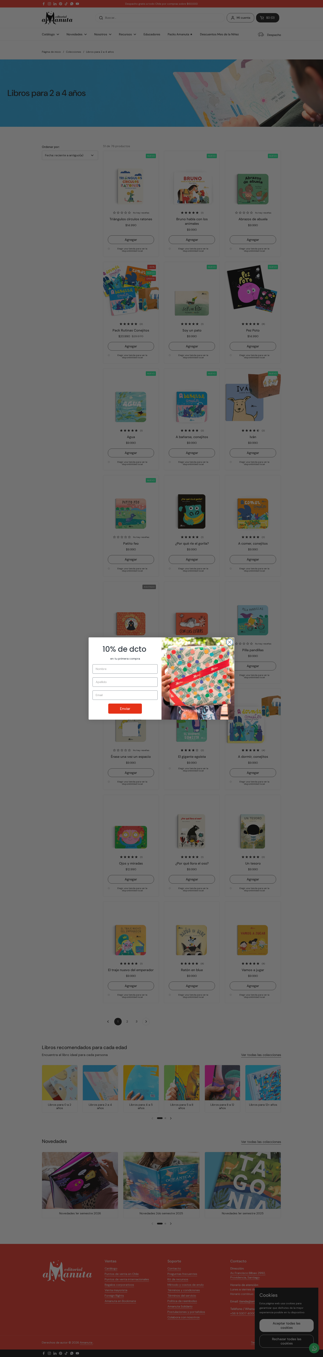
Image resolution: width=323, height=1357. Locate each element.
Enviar (125, 708)
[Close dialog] (229, 642)
